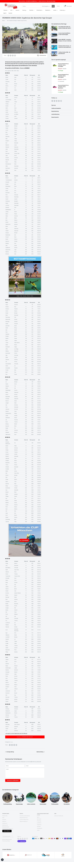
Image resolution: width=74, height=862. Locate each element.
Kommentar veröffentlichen (13, 780)
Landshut (39, 822)
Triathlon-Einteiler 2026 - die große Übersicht (64, 53)
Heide (38, 830)
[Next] (72, 797)
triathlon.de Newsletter (56, 108)
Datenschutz (5, 825)
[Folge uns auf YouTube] (61, 101)
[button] (2, 859)
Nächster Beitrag (40, 752)
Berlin (38, 817)
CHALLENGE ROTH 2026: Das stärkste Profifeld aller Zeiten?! (64, 27)
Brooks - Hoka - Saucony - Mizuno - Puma (25, 296)
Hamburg (39, 821)
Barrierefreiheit (5, 827)
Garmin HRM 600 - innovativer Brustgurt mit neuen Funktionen (64, 40)
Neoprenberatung (55, 111)
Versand (4, 819)
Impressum (4, 823)
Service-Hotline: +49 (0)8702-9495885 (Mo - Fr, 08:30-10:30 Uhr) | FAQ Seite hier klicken (37, 1)
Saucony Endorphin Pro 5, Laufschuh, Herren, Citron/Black (63, 65)
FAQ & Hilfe (4, 816)
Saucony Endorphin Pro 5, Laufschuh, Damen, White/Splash (63, 76)
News (3, 20)
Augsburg (39, 824)
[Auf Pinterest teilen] (10, 55)
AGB (3, 817)
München (39, 819)
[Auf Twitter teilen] (13, 55)
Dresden (39, 826)
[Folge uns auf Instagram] (56, 101)
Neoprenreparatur (55, 117)
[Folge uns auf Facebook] (52, 101)
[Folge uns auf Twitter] (54, 101)
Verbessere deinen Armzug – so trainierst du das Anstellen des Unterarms (64, 46)
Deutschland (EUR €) (6, 836)
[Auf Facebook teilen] (8, 55)
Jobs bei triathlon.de (58, 816)
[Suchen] (53, 6)
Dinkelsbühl (39, 828)
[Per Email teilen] (15, 55)
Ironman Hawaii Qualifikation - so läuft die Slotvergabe (64, 34)
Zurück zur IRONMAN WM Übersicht (25, 737)
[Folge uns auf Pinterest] (59, 101)
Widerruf (4, 821)
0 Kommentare (42, 55)
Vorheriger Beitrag (10, 752)
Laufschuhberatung (55, 114)
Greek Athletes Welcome (7, 829)
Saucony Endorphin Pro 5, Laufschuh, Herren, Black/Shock (63, 87)
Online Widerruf (7, 831)
